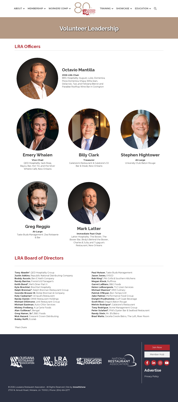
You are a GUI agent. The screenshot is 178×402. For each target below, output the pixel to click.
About (18, 8)
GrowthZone (79, 387)
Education (141, 8)
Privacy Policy (151, 376)
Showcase (122, 8)
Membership (35, 8)
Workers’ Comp (58, 8)
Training (105, 8)
